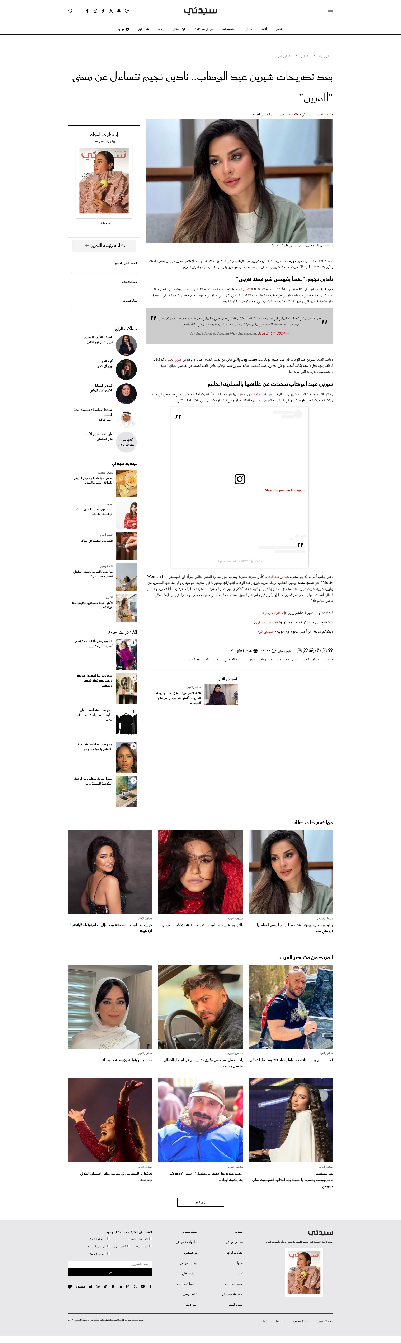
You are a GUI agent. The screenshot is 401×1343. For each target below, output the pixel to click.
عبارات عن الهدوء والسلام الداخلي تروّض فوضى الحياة (93, 574)
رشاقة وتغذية (105, 472)
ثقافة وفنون (106, 566)
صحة (110, 503)
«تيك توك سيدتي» (266, 622)
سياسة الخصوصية (301, 1321)
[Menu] (330, 10)
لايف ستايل (179, 29)
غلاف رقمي (190, 1294)
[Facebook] (87, 11)
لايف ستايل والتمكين (137, 1239)
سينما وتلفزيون (325, 918)
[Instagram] (95, 11)
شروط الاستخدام (325, 1321)
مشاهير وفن (142, 1247)
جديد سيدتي (124, 463)
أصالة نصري (231, 660)
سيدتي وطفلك (203, 29)
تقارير (239, 1273)
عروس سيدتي (234, 1284)
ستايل (239, 1263)
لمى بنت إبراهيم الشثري (100, 342)
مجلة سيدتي (189, 1232)
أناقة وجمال (119, 1247)
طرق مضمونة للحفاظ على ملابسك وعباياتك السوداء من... (94, 715)
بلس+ (161, 29)
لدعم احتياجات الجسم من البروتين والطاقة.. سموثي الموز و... (93, 480)
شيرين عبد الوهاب (276, 577)
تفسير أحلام (106, 535)
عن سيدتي (190, 1253)
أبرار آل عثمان (105, 366)
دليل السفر (236, 1305)
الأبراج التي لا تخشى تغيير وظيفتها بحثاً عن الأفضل (92, 605)
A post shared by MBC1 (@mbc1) (240, 561)
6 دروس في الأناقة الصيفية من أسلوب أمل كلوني (93, 644)
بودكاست (193, 660)
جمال (249, 29)
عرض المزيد (200, 1202)
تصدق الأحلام (129, 282)
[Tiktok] (103, 11)
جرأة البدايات (130, 301)
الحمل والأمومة (98, 1254)
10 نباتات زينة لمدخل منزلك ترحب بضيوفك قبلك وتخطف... (94, 680)
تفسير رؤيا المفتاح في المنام (97, 540)
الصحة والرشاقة (98, 1239)
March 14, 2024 (271, 334)
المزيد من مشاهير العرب (306, 957)
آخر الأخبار (190, 1305)
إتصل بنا (263, 1321)
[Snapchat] (119, 11)
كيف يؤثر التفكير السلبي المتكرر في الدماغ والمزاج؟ (93, 512)
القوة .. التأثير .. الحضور (126, 263)
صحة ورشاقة (229, 29)
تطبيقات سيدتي (187, 1284)
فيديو (121, 29)
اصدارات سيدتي (232, 1294)
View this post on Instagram (285, 490)
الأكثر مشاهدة (122, 633)
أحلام (254, 394)
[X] (111, 11)
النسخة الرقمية (104, 223)
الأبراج (109, 597)
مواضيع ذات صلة (313, 822)
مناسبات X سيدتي (186, 1242)
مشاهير (279, 29)
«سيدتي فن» (266, 632)
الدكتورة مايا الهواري (101, 390)
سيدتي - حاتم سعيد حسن (294, 114)
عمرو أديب (175, 360)
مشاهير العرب (325, 114)
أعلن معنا (280, 1321)
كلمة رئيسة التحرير (108, 245)
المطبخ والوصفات (96, 1247)
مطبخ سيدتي (234, 1242)
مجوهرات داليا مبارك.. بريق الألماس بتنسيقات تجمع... (94, 747)
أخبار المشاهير (211, 660)
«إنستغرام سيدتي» (274, 613)
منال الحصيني (105, 439)
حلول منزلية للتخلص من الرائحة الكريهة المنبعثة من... (93, 781)
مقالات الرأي (126, 329)
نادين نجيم (243, 289)
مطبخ (141, 29)
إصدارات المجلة (104, 135)
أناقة (264, 29)
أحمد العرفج (106, 420)
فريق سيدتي (189, 1273)
